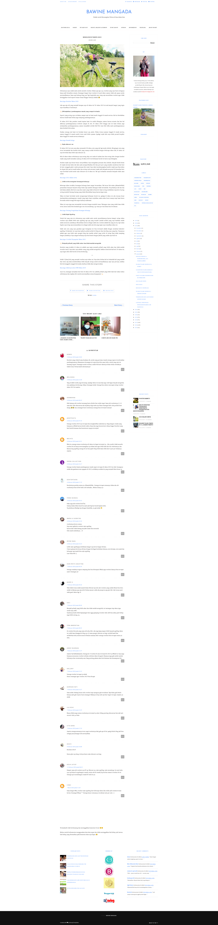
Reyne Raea (71, 541)
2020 (136, 314)
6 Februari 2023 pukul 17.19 (74, 482)
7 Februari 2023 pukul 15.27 (74, 689)
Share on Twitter (94, 290)
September (139, 236)
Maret (137, 248)
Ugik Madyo (130, 885)
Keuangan (143, 194)
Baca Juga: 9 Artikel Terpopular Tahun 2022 (73, 239)
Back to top (153, 922)
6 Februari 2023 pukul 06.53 (74, 400)
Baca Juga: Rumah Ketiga (67, 140)
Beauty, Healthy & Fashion (99, 27)
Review (146, 200)
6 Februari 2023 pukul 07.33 (74, 420)
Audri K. (70, 582)
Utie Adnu (71, 725)
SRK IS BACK (139, 284)
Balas (122, 369)
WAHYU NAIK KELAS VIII (89, 338)
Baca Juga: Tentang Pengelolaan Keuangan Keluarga (75, 210)
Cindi (69, 785)
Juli (137, 241)
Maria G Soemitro (74, 518)
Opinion (123, 27)
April (137, 246)
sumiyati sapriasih (132, 871)
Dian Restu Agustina (75, 564)
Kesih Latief (71, 764)
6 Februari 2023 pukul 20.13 (74, 500)
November (138, 230)
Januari (138, 254)
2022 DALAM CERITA (141, 281)
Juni (137, 243)
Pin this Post (110, 290)
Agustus (138, 238)
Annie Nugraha (73, 648)
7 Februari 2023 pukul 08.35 (74, 628)
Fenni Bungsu (72, 498)
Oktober (138, 233)
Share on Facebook (78, 290)
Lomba (135, 197)
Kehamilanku (145, 191)
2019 (136, 317)
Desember (138, 228)
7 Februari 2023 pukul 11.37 (74, 650)
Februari (138, 251)
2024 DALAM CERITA (145, 417)
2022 (136, 309)
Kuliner (150, 194)
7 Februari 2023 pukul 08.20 (74, 605)
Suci (68, 602)
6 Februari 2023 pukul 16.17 (74, 464)
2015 (136, 327)
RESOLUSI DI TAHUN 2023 (142, 288)
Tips (135, 205)
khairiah (129, 892)
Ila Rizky (70, 707)
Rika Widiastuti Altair (133, 864)
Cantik (142, 183)
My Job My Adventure (144, 197)
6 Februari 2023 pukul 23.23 (74, 543)
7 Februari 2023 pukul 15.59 (74, 710)
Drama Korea (137, 186)
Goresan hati (72, 687)
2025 (136, 220)
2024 (136, 223)
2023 (136, 225)
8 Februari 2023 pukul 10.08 (74, 746)
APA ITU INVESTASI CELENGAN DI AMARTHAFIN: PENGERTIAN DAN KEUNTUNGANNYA (141, 408)
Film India (149, 186)
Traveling (143, 27)
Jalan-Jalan (136, 191)
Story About (114, 27)
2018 (136, 319)
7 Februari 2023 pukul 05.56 (74, 584)
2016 (136, 325)
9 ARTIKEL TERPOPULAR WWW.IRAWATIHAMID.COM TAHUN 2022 (143, 305)
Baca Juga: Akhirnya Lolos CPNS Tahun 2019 (73, 268)
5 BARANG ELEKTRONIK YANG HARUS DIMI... (68, 339)
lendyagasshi (130, 878)
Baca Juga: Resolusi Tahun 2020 (69, 101)
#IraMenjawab (147, 180)
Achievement (72, 1)
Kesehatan (136, 194)
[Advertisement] (143, 361)
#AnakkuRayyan (137, 177)
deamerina (71, 397)
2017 (136, 322)
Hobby (75, 27)
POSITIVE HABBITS (144, 398)
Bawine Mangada (109, 12)
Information (133, 27)
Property (141, 200)
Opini (135, 200)
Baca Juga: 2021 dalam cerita (68, 177)
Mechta (70, 438)
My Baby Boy (84, 27)
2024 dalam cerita (153, 871)
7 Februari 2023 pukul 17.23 (74, 728)
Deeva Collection (74, 461)
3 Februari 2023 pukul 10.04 (74, 357)
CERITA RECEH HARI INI (109, 338)
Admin (69, 354)
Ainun (128, 857)
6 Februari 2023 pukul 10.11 (74, 441)
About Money (153, 27)
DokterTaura (72, 479)
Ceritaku (94, 295)
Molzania (71, 377)
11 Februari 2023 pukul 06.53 (75, 767)
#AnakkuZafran (137, 180)
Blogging (136, 183)
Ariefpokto (71, 418)
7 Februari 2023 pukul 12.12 (74, 671)
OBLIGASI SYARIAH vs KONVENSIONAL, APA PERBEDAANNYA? (142, 258)
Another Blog (65, 27)
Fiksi (143, 186)
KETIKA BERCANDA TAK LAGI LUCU (76, 888)
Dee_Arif (70, 668)
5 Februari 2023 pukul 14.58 (74, 379)
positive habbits (145, 857)
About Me (63, 1)
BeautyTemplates (74, 922)
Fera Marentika (73, 625)
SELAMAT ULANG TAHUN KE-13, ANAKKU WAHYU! (146, 424)
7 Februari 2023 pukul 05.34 (74, 566)
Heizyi (69, 744)
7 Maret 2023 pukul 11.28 (73, 787)
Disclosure (82, 1)
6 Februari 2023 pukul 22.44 (74, 521)
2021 (136, 312)
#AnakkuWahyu (147, 177)
